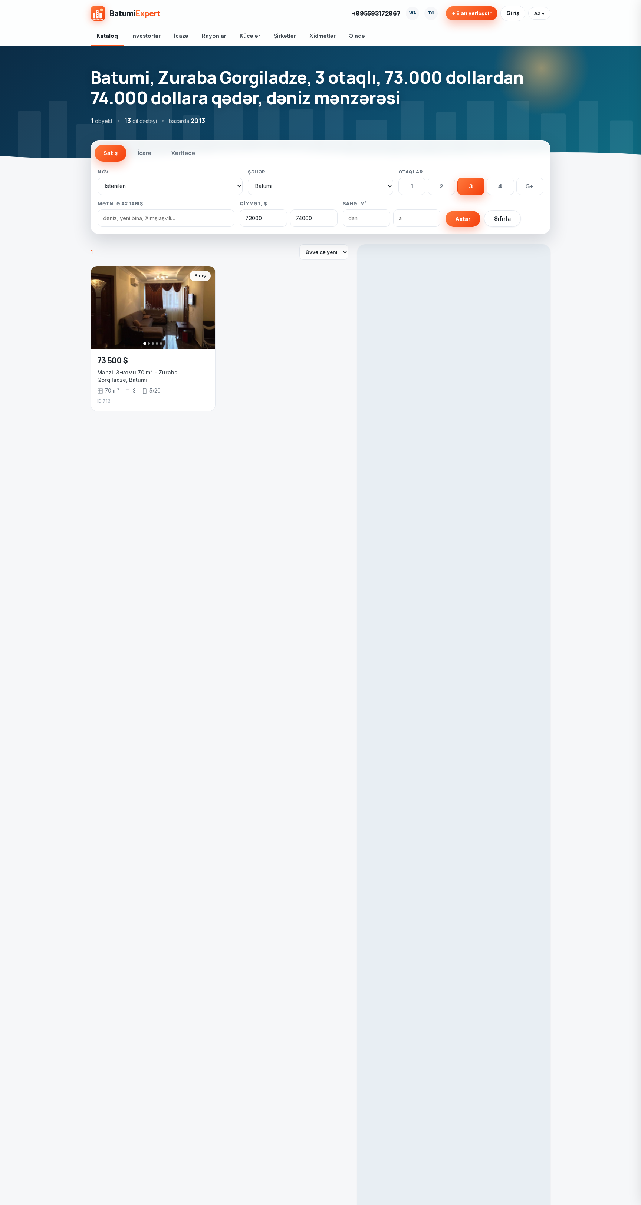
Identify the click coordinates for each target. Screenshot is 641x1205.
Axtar (463, 218)
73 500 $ (112, 360)
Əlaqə (357, 36)
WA (412, 13)
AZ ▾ (539, 13)
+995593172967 (376, 13)
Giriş (512, 13)
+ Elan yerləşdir (472, 13)
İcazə (181, 36)
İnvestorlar (146, 36)
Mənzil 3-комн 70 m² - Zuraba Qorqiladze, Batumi (137, 376)
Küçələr (250, 36)
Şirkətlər (285, 36)
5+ (529, 186)
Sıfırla (502, 218)
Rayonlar (214, 36)
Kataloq (107, 36)
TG (431, 13)
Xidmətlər (322, 36)
